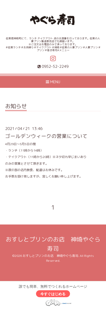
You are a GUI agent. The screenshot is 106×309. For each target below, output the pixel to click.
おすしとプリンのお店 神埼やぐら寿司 (50, 256)
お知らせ (16, 107)
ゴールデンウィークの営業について (46, 136)
